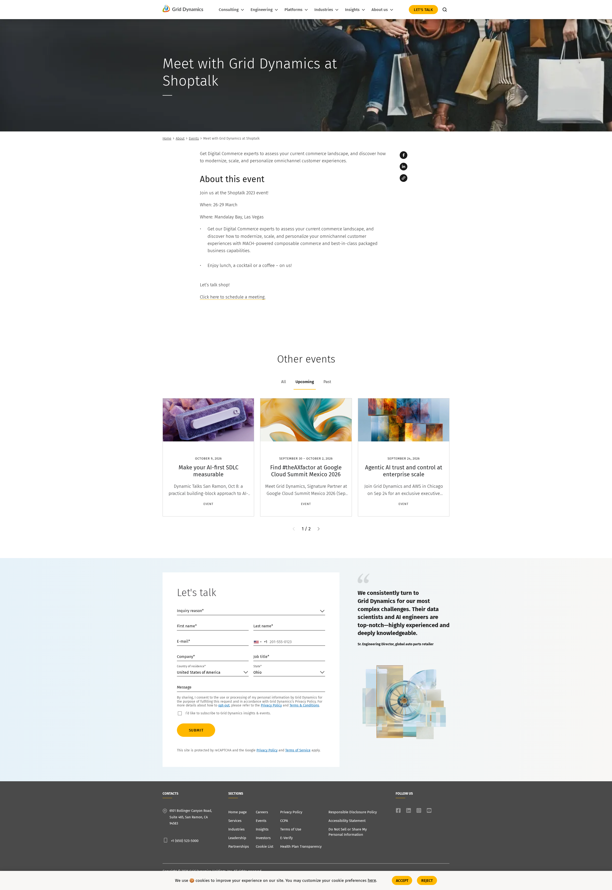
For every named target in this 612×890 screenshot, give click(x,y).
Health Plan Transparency (301, 846)
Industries (236, 829)
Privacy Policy (271, 705)
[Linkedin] (403, 166)
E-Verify (286, 838)
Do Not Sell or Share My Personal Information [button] (347, 832)
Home (167, 138)
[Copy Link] (403, 178)
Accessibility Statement (347, 821)
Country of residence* (191, 666)
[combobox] (260, 642)
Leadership (237, 838)
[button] (318, 529)
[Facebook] (403, 155)
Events (194, 138)
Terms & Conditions (304, 705)
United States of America (198, 672)
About (180, 138)
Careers (262, 812)
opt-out (224, 705)
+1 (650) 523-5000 (184, 841)
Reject (427, 880)
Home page (237, 812)
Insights (262, 829)
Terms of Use (290, 829)
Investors (263, 838)
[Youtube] (429, 810)
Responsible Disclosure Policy (352, 812)
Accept (402, 880)
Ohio (257, 672)
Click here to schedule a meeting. (233, 297)
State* (257, 666)
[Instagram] (418, 810)
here (372, 880)
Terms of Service (298, 750)
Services (234, 821)
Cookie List (264, 846)
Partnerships (238, 846)
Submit (196, 730)
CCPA (284, 821)
